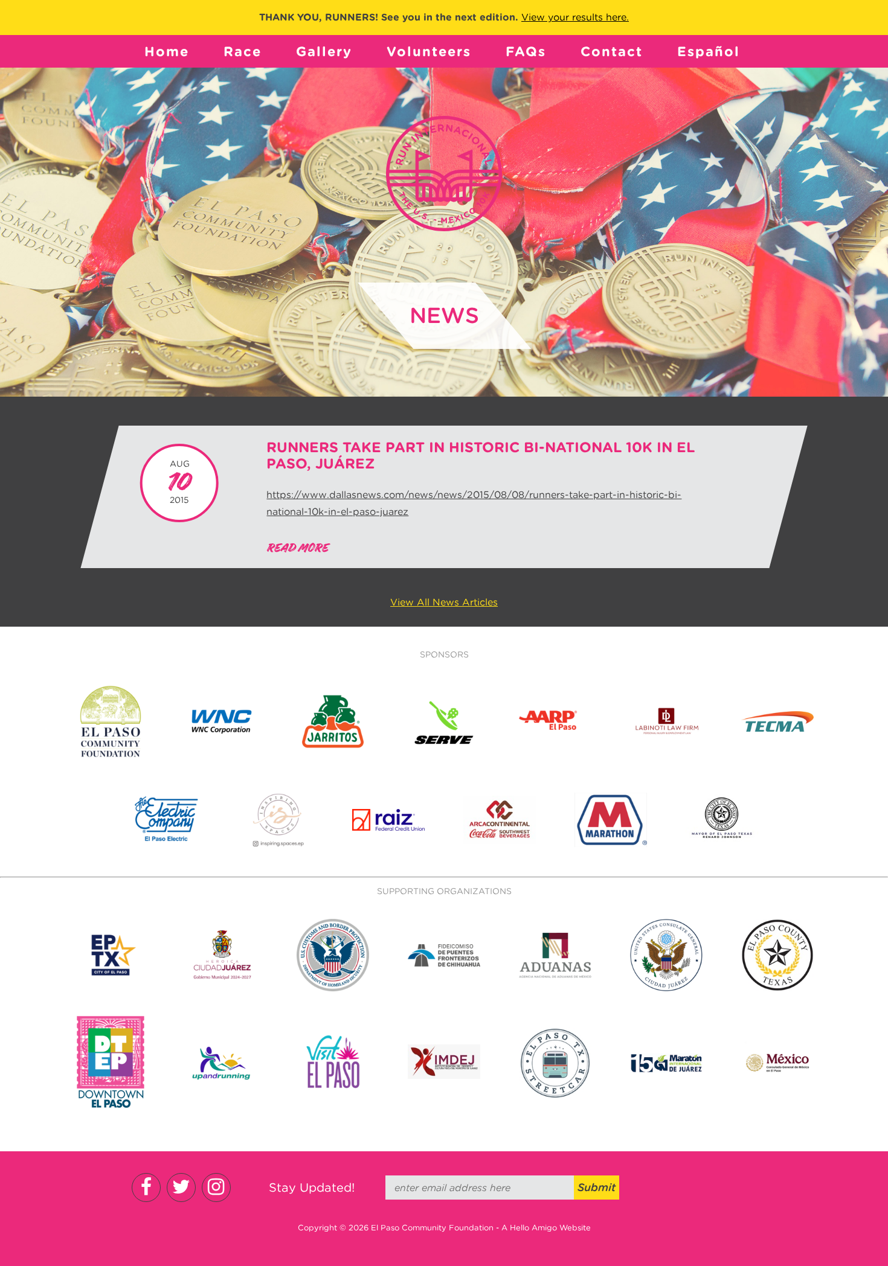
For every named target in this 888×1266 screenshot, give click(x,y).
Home (166, 51)
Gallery (324, 51)
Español (708, 51)
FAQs (526, 51)
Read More (297, 547)
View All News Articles (444, 602)
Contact (612, 51)
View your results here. (575, 17)
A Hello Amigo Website (546, 1227)
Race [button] (243, 51)
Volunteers (429, 51)
